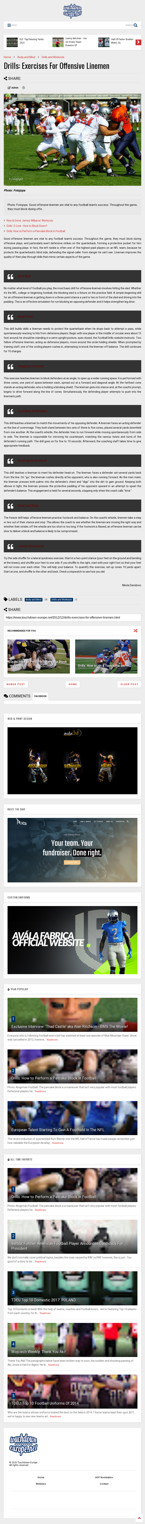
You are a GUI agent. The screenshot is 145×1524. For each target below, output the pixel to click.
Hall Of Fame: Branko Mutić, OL (122, 41)
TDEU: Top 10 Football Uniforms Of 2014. (45, 1403)
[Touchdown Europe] (72, 17)
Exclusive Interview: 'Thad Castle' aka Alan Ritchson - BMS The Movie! (69, 1026)
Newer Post (16, 684)
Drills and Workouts (53, 57)
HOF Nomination (104, 1477)
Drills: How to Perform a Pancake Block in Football (36, 231)
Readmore (52, 1039)
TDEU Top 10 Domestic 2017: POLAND (43, 1300)
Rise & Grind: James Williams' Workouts (30, 220)
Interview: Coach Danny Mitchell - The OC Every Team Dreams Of (76, 40)
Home (7, 57)
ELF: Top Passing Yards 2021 (32, 41)
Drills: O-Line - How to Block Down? (27, 225)
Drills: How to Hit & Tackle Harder (102, 666)
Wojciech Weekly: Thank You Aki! (38, 1351)
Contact (104, 1484)
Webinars (41, 1484)
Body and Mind (26, 57)
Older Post (129, 684)
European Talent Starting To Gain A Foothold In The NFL (57, 1130)
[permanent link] (23, 88)
